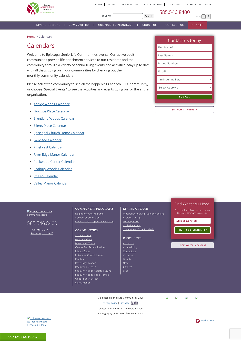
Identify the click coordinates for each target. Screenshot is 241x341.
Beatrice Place (83, 239)
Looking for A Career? (192, 245)
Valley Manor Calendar (51, 183)
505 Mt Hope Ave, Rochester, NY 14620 (42, 231)
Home (31, 37)
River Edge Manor (85, 262)
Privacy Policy (110, 302)
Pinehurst (81, 259)
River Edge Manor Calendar (54, 154)
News (112, 5)
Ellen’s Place (82, 251)
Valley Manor (82, 282)
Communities (79, 25)
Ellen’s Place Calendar (50, 125)
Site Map (125, 302)
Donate (197, 25)
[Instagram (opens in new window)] (179, 300)
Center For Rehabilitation (90, 247)
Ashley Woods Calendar (52, 104)
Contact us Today (23, 336)
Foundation (153, 5)
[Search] (128, 14)
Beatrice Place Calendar (51, 111)
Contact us (174, 25)
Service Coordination (87, 217)
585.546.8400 (174, 12)
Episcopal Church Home (89, 255)
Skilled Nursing (132, 225)
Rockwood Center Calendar (54, 161)
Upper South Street (86, 278)
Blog (98, 5)
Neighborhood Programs (89, 213)
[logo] (56, 8)
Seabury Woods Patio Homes (92, 274)
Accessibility (130, 247)
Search (148, 16)
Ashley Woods (83, 235)
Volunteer (129, 5)
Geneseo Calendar (47, 140)
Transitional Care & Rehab (138, 229)
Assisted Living (132, 217)
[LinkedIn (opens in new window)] (199, 300)
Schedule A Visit (198, 5)
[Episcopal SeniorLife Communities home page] (48, 213)
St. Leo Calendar (46, 176)
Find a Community (192, 230)
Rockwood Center (85, 266)
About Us (149, 25)
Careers (174, 5)
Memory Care (131, 221)
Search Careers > (184, 109)
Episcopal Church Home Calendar (59, 133)
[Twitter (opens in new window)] (189, 300)
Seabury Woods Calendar (53, 169)
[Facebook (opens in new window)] (170, 300)
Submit (184, 96)
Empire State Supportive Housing (94, 221)
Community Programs (115, 25)
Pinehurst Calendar (48, 147)
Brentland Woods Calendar (54, 118)
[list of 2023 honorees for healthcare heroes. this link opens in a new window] (40, 321)
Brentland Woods (85, 243)
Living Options (48, 25)
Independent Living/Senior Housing (143, 213)
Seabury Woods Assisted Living (93, 270)
